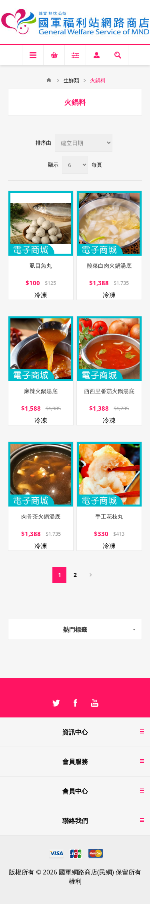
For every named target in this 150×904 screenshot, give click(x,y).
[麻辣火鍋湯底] (40, 348)
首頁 (49, 80)
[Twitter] (56, 703)
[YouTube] (94, 703)
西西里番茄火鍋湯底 (109, 391)
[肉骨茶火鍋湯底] (40, 474)
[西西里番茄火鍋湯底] (109, 348)
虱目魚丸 (41, 265)
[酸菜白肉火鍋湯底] (109, 223)
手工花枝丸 (109, 516)
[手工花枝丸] (109, 474)
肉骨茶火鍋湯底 (40, 516)
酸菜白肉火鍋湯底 (109, 265)
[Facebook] (75, 703)
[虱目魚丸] (40, 223)
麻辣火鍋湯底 (41, 391)
